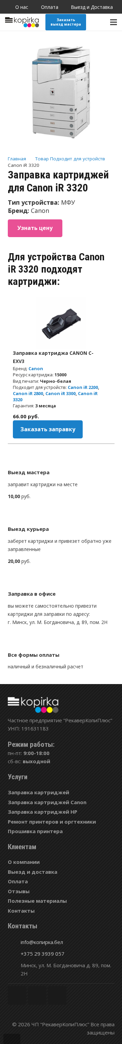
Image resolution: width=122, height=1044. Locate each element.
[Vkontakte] (57, 995)
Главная (17, 159)
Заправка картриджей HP (42, 811)
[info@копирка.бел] (14, 942)
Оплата (18, 881)
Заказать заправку (47, 429)
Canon (35, 368)
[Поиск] (99, 22)
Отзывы (18, 891)
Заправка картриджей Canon (47, 802)
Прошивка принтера (35, 831)
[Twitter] (37, 995)
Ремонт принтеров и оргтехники (52, 821)
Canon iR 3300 (60, 393)
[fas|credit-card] (61, 640)
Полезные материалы (37, 900)
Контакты (21, 910)
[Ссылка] (22, 22)
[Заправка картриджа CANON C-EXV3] (61, 323)
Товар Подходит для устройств (70, 159)
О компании (24, 861)
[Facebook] (17, 995)
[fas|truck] (61, 457)
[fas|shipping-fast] (61, 514)
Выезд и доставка (32, 871)
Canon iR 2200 (83, 387)
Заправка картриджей (38, 792)
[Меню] (113, 22)
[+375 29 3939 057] (14, 953)
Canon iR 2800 (28, 393)
